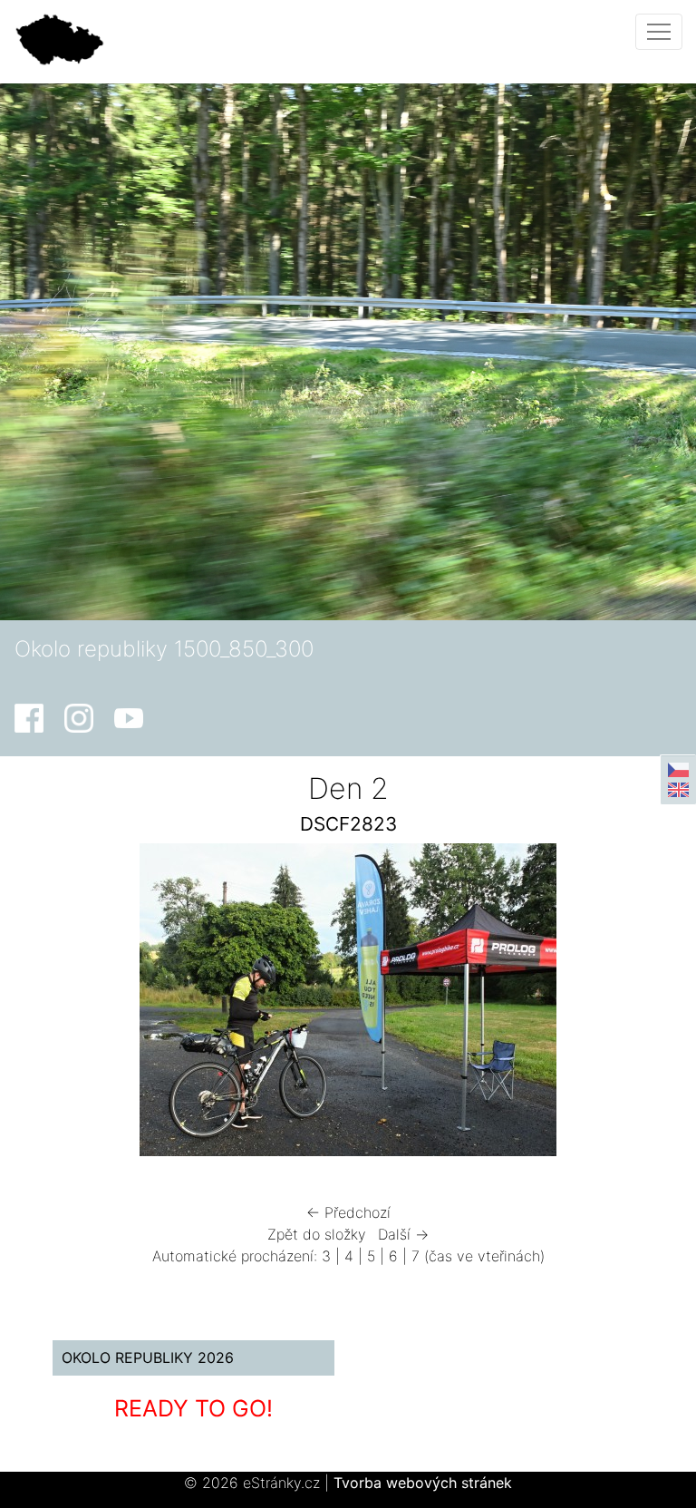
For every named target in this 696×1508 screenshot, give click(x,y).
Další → (403, 1234)
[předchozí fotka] (64, 1004)
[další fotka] (632, 1004)
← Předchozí (348, 1212)
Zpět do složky (316, 1234)
